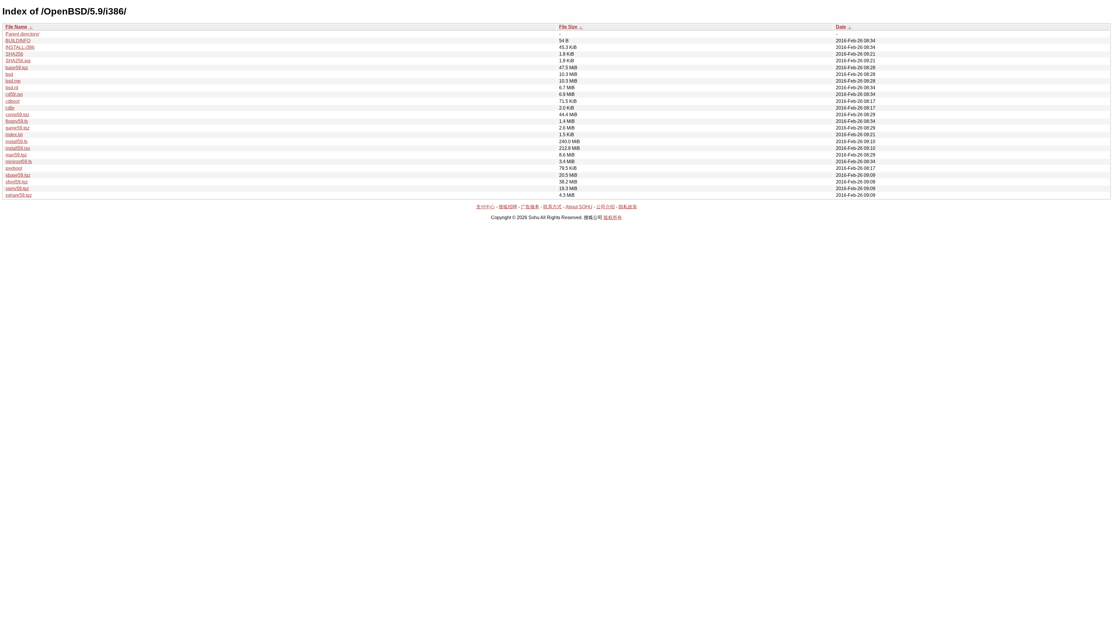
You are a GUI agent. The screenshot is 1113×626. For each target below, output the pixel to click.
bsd (9, 74)
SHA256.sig (18, 60)
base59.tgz (17, 67)
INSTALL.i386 (20, 47)
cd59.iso (14, 94)
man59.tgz (16, 154)
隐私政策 (628, 206)
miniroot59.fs (19, 161)
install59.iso (18, 148)
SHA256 (14, 54)
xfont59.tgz (17, 181)
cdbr (10, 107)
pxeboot (14, 168)
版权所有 (612, 217)
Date (841, 26)
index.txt (14, 134)
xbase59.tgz (18, 175)
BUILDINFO (18, 40)
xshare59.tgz (19, 195)
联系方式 (552, 206)
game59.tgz (18, 127)
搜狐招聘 (508, 206)
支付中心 (485, 206)
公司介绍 (605, 206)
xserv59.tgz (17, 188)
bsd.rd (12, 87)
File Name (16, 26)
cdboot (12, 101)
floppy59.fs (17, 121)
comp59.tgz (17, 114)
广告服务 (530, 206)
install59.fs (17, 141)
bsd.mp (13, 81)
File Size (568, 26)
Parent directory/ (22, 34)
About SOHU (578, 206)
